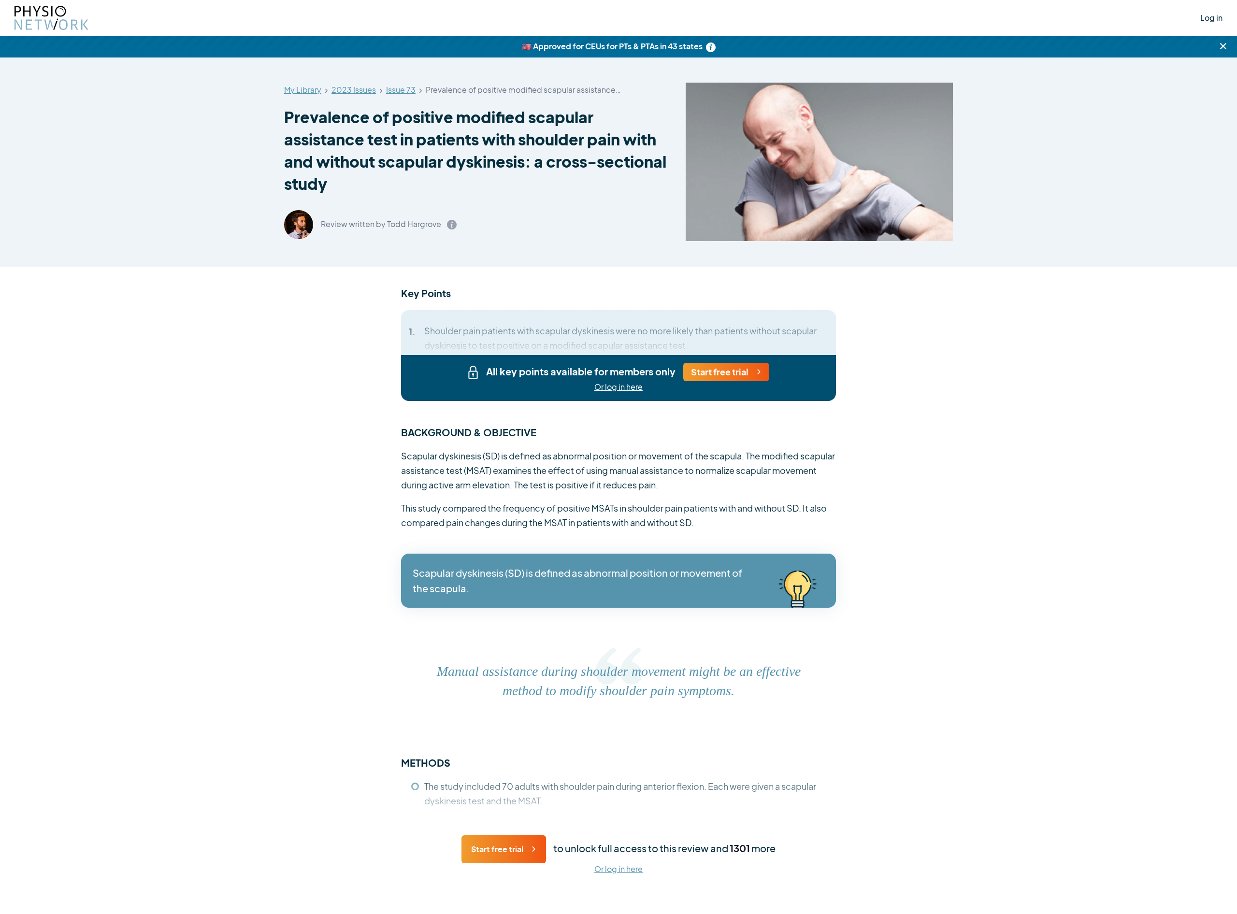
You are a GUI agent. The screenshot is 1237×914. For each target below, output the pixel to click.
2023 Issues (353, 90)
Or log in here (618, 387)
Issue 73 (401, 90)
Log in (1211, 18)
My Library (302, 90)
